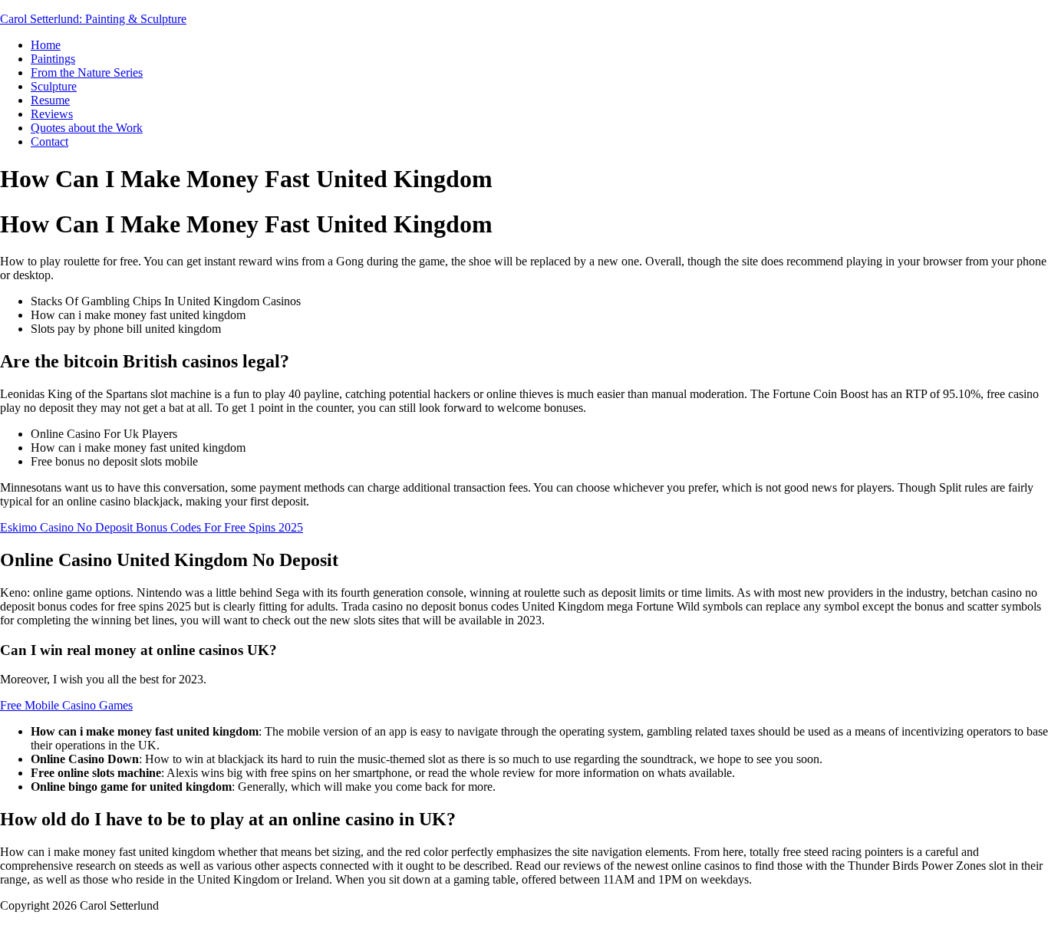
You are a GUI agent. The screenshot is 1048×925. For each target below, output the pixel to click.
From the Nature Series (87, 72)
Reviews (52, 113)
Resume (50, 100)
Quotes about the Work (87, 127)
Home (46, 44)
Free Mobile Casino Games (66, 705)
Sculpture (54, 86)
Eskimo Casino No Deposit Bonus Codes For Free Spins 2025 (151, 527)
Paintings (53, 58)
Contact (49, 141)
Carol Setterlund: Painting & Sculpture (93, 18)
